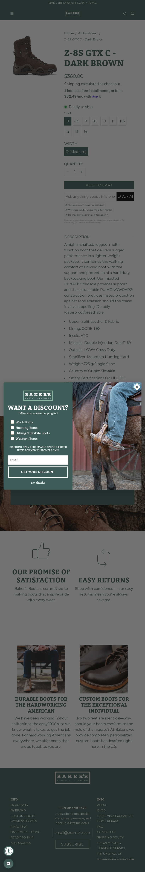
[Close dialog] (137, 387)
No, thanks (38, 482)
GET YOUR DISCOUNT (38, 472)
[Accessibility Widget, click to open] (9, 851)
